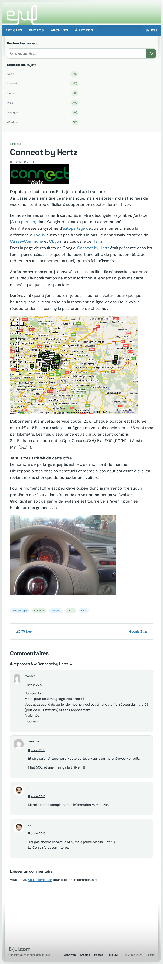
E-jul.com (19, 949)
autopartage (74, 228)
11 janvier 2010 (33, 685)
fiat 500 (56, 610)
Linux (42, 93)
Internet (42, 83)
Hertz (97, 241)
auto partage (19, 610)
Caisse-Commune (26, 241)
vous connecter (40, 880)
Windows (42, 122)
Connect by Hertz (93, 248)
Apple (42, 74)
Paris (84, 610)
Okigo (54, 241)
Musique (42, 112)
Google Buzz (138, 631)
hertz (71, 610)
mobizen (30, 676)
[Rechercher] (151, 53)
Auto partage (23, 221)
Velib (40, 235)
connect (39, 610)
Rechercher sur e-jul (23, 43)
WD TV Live (24, 631)
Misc (42, 103)
